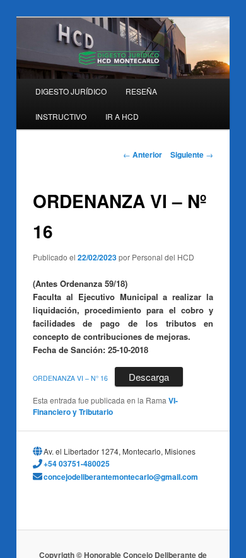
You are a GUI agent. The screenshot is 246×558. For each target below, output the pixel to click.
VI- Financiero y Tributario (105, 406)
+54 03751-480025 (77, 463)
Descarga (149, 376)
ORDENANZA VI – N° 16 (70, 378)
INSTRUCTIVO (60, 116)
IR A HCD (122, 116)
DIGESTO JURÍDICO (71, 91)
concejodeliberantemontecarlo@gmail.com (121, 476)
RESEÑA (141, 91)
